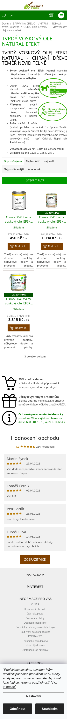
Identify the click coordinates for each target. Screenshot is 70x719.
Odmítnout (17, 708)
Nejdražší (49, 161)
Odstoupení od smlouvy (35, 650)
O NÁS (35, 604)
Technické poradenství (35, 641)
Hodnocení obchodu (35, 437)
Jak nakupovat (35, 613)
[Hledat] (4, 15)
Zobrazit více (35, 559)
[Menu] (61, 15)
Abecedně (34, 169)
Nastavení (33, 696)
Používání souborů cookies (35, 632)
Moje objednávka (35, 645)
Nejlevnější (32, 161)
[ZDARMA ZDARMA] (51, 200)
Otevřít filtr (35, 180)
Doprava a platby (35, 618)
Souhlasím (50, 708)
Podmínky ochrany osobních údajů (35, 627)
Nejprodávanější (14, 169)
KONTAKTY (35, 636)
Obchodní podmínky (35, 622)
